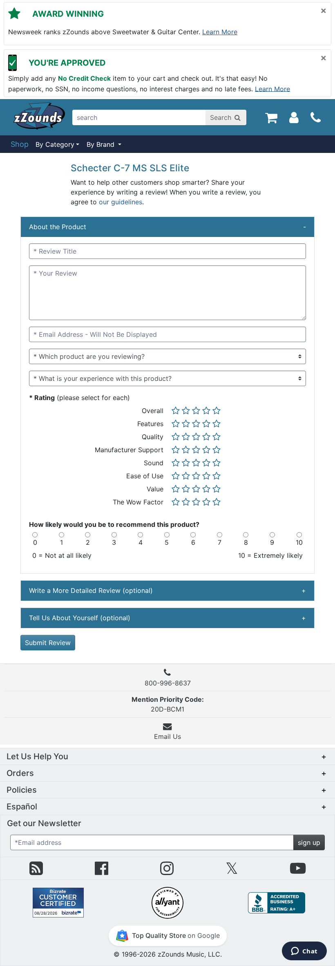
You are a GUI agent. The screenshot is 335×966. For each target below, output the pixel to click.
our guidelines (120, 202)
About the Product (167, 227)
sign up (309, 842)
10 (299, 542)
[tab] (167, 227)
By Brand (101, 144)
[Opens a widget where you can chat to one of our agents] (304, 952)
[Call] (315, 117)
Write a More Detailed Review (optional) (167, 590)
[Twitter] (232, 871)
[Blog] (36, 871)
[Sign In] (294, 117)
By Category (55, 144)
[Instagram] (167, 871)
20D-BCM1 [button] (168, 704)
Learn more (219, 32)
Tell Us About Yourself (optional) (167, 618)
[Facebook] (101, 871)
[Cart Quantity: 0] (271, 117)
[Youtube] (298, 871)
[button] (167, 756)
